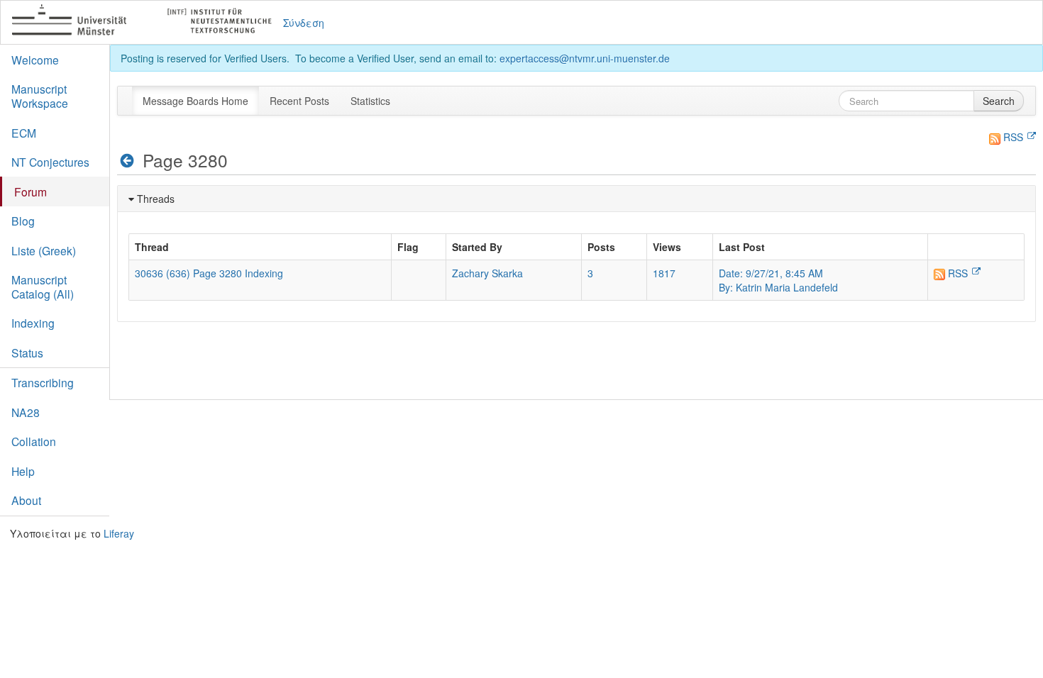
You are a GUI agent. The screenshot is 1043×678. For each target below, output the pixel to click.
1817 (664, 273)
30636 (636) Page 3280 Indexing (209, 273)
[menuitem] (195, 101)
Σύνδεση (303, 23)
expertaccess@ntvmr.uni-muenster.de (585, 58)
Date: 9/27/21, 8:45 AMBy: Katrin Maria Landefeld (778, 280)
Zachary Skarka (487, 273)
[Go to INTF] (148, 22)
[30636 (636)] (127, 161)
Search (999, 101)
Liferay (119, 533)
